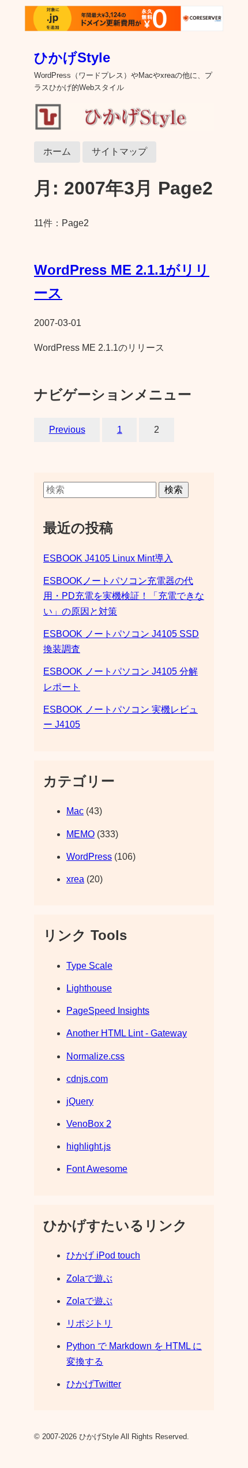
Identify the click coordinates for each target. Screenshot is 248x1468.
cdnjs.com (87, 1079)
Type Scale (89, 966)
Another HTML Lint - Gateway (126, 1033)
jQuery (79, 1101)
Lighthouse (89, 988)
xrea (75, 879)
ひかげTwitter (93, 1384)
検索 (173, 490)
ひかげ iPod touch (103, 1255)
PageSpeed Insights (107, 1011)
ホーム (57, 151)
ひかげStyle (72, 57)
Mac (75, 811)
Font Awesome (96, 1169)
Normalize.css (95, 1056)
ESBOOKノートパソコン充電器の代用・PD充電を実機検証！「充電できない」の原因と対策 (123, 596)
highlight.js (88, 1146)
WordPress (89, 857)
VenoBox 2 (88, 1124)
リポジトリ (89, 1323)
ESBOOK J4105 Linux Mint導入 (108, 558)
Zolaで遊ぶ (89, 1278)
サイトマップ (119, 151)
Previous (67, 430)
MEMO (80, 834)
